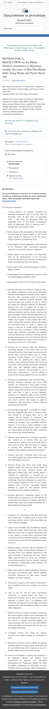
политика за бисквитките (12, 705)
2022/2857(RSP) (18, 80)
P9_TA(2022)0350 (16, 178)
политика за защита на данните (25, 702)
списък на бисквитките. (37, 705)
